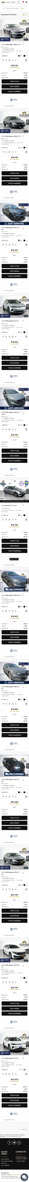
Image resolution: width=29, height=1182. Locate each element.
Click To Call (14, 81)
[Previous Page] (16, 1129)
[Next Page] (18, 1129)
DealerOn (14, 1174)
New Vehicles (5, 1159)
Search (22, 8)
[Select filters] (24, 14)
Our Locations (5, 1165)
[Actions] (26, 44)
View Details (14, 86)
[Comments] (26, 60)
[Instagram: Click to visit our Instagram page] (19, 1143)
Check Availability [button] (14, 91)
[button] (27, 30)
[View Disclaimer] (16, 60)
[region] (14, 75)
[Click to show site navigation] (26, 2)
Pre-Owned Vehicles (7, 1161)
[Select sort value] (26, 14)
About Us (4, 1163)
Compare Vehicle (9, 106)
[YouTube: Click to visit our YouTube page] (14, 1143)
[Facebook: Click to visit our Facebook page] (9, 1143)
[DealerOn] (5, 1173)
